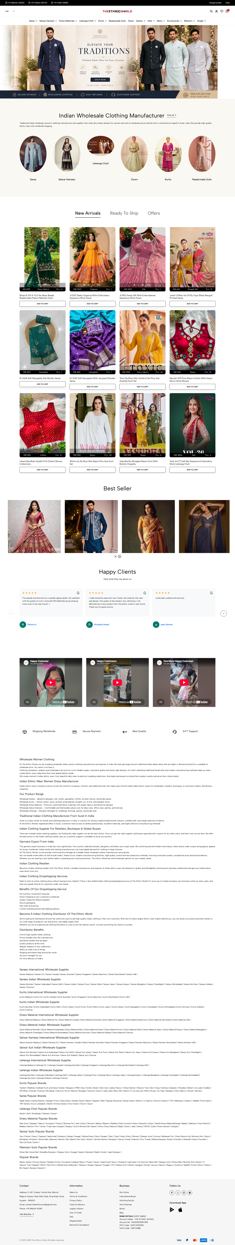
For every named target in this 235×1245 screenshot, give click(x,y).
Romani (91, 1123)
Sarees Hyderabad (42, 984)
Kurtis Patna (92, 1007)
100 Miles (24, 1091)
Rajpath (96, 1101)
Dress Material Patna (133, 1029)
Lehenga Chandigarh (170, 1075)
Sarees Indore (70, 984)
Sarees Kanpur (123, 984)
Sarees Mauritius (99, 974)
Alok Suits (24, 1123)
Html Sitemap (126, 1204)
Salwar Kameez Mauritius (140, 1042)
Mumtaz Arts (197, 1136)
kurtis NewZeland (110, 997)
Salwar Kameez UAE (186, 1042)
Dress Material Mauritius (136, 1020)
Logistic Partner (76, 1209)
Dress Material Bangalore (195, 1029)
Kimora (157, 1136)
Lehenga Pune (90, 1075)
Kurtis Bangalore (132, 1007)
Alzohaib (187, 1139)
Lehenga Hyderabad (44, 1075)
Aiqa (122, 1136)
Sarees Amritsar (191, 984)
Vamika (198, 1091)
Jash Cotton (80, 1123)
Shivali (190, 1091)
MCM (146, 1126)
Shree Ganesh (163, 1126)
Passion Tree (142, 1088)
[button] (21, 91)
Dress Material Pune (113, 1029)
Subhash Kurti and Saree (47, 1088)
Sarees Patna (96, 984)
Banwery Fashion (57, 1139)
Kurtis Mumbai (26, 1007)
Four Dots (81, 1139)
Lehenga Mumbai (27, 1075)
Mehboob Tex (168, 1136)
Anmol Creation (161, 1101)
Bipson (106, 1123)
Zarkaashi (41, 1104)
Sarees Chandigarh (155, 984)
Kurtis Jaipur (104, 1007)
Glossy (140, 1126)
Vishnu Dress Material (107, 1126)
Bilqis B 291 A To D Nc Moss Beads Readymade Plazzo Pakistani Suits (37, 296)
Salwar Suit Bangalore (169, 1052)
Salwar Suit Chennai (87, 1055)
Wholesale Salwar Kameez (31, 808)
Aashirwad (51, 1136)
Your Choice (25, 1136)
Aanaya (33, 1168)
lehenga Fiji (41, 1065)
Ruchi (83, 1104)
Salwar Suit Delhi (66, 1052)
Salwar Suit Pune (100, 1052)
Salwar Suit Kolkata (69, 1055)
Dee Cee (104, 1088)
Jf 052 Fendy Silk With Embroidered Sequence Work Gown (137, 296)
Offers (154, 213)
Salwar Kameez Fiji (50, 1042)
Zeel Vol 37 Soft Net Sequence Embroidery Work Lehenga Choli (191, 462)
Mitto (146, 1091)
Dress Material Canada (69, 1020)
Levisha (127, 1123)
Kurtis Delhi (56, 1007)
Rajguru (170, 1165)
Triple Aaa (51, 1126)
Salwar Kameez (46, 21)
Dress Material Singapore (113, 1020)
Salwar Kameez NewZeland (164, 1042)
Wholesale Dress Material (31, 805)
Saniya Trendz (124, 1139)
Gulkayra (61, 1136)
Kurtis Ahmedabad (167, 1007)
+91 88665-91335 (34, 1209)
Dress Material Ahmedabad (56, 1032)
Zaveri (35, 1142)
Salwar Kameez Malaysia (30, 1042)
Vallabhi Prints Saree (201, 1101)
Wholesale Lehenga (28, 811)
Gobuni (188, 1101)
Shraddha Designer (48, 1152)
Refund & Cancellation (79, 1225)
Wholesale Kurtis (27, 802)
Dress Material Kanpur (173, 1029)
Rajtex (88, 1101)
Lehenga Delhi (61, 1075)
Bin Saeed (91, 1126)
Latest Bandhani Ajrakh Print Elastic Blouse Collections (41, 462)
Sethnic (139, 1101)
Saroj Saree (65, 1101)
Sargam (104, 1136)
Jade (133, 1126)
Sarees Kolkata (205, 984)
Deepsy (69, 1126)
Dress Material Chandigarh (31, 1032)
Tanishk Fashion (100, 1139)
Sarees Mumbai (26, 984)
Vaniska (164, 1088)
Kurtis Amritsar (183, 1007)
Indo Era (59, 1091)
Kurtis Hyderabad (41, 1007)
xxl (45, 285)
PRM (77, 1088)
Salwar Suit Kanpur (150, 1052)
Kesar (53, 1113)
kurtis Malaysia (26, 997)
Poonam (33, 1091)
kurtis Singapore (79, 997)
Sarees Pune (83, 984)
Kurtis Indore (68, 1007)
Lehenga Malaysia (27, 1065)
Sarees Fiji (39, 974)
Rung (153, 1091)
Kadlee (207, 1088)
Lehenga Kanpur (134, 1075)
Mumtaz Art (69, 1123)
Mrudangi (50, 1091)
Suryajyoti (50, 1123)
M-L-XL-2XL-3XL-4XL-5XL (92, 451)
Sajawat (42, 1136)
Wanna (74, 1091)
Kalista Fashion (38, 1101)
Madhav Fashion (26, 1126)
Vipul (89, 1104)
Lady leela (132, 1162)
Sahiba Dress (87, 1136)
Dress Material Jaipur (152, 1029)
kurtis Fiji (38, 997)
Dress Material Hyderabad (52, 1029)
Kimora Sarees (60, 1104)
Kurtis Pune (80, 1007)
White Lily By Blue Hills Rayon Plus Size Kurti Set (92, 462)
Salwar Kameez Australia (92, 1042)
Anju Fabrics (180, 1091)
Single (200, 21)
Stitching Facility (127, 1200)
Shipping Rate (76, 1221)
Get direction (25, 1214)
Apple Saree (25, 1101)
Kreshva (178, 1165)
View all (170, 115)
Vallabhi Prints (189, 1165)
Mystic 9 (127, 1091)
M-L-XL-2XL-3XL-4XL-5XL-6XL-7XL (142, 368)
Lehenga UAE (142, 1065)
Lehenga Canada (55, 1065)
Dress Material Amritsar (79, 1032)
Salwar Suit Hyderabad (48, 1052)
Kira (70, 1104)
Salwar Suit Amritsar (50, 1055)
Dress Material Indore (93, 1029)
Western (188, 21)
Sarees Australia (67, 974)
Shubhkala (36, 1113)
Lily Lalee (199, 1088)
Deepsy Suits (146, 1136)
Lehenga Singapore (89, 1065)
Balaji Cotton (124, 1126)
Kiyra (33, 1104)
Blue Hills (118, 1091)
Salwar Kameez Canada (70, 1042)
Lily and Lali (138, 1091)
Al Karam (33, 1139)
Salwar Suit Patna (116, 1052)
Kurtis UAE (124, 997)
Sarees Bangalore (138, 984)
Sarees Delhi (57, 984)
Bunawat (117, 1101)
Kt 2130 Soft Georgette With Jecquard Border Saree (92, 379)
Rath (103, 1101)
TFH (171, 1101)
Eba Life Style (25, 1142)
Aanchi (162, 1165)
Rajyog (109, 1101)
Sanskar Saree (78, 1101)
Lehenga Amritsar (27, 1078)
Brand (122, 1209)
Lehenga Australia (72, 1065)
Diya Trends (86, 1088)
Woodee (182, 1088)
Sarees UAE (131, 974)
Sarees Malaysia (26, 974)
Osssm (99, 1091)
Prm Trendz (40, 1126)
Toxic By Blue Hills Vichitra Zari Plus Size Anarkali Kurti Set (140, 379)
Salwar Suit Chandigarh (190, 1052)
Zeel (28, 1113)
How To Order (76, 1213)
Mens (159, 21)
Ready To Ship (124, 213)
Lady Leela (107, 1091)
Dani (111, 1136)
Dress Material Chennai (122, 1032)
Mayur (41, 1123)
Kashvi (76, 1104)
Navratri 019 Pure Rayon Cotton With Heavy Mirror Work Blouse (191, 379)
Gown (131, 21)
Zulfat (153, 1126)
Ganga (177, 1123)
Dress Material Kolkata (101, 1032)
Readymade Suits (117, 21)
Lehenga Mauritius (107, 1065)
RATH (43, 1165)
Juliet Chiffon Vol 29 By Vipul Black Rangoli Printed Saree (191, 296)
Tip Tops (160, 1091)
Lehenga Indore (75, 1075)
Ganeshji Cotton (146, 1123)
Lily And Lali (143, 1162)
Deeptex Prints (53, 1162)
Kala (121, 1123)
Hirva (67, 1091)
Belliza (98, 1123)
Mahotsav (179, 1101)
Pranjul (59, 1123)
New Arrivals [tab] (88, 213)
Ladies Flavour (115, 1088)
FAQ (71, 1217)
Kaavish (135, 1139)
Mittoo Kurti (121, 1165)
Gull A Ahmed (80, 1126)
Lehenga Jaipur (119, 1075)
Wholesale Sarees (27, 799)
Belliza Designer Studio (162, 1139)
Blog (121, 1213)
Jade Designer (114, 1152)
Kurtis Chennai (26, 1010)
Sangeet (138, 1165)
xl (39, 285)
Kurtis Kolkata (197, 1007)
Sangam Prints (52, 1101)
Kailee (61, 1088)
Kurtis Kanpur (118, 1007)
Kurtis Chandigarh (149, 1007)
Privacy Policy (76, 1200)
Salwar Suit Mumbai (28, 1052)
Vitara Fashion (129, 1088)
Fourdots (202, 1139)
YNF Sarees (25, 1104)
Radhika (31, 1088)
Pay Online (124, 1192)
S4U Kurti (51, 1165)
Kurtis (101, 21)
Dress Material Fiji (49, 1020)
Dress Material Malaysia (30, 1020)
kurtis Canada (50, 997)
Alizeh (95, 1088)
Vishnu (200, 1165)
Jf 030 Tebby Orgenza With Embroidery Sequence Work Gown (89, 296)
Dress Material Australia (90, 1020)
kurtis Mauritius (94, 997)
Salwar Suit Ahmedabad (30, 1055)
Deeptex (173, 1088)
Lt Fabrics (148, 1101)
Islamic (139, 21)
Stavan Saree (128, 1101)
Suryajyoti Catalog (70, 1162)
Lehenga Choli (86, 21)
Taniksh (23, 1088)
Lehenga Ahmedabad (189, 1075)
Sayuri (34, 1136)
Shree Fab (24, 1152)
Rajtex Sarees (25, 1162)
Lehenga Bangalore (151, 1075)
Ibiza (97, 1136)
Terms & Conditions (78, 1196)
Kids (150, 21)
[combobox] (10, 11)
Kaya (158, 1088)
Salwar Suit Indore (83, 1052)
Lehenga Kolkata (44, 1078)
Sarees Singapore (83, 974)
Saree (32, 21)
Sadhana (192, 1123)
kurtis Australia (63, 997)
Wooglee (82, 1091)
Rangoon (70, 1088)
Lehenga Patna (104, 1075)
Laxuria (154, 1165)
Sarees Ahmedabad (174, 984)
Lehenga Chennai (60, 1078)
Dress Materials (67, 21)
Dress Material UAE (181, 1020)
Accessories (173, 21)
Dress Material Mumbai (30, 1029)
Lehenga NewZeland (126, 1065)
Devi (152, 1088)
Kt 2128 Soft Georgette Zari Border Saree (40, 378)
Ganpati (60, 1126)
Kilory (128, 1136)
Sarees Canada (52, 974)
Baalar (184, 1123)
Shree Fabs (43, 1139)
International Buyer (128, 1196)
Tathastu (46, 1113)
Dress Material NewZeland (160, 1020)
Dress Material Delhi (74, 1029)
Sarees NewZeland (117, 974)
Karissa (41, 1091)
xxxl (154, 451)
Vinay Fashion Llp (182, 1136)
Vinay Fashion (203, 1123)
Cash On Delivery (77, 1204)
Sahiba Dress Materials (165, 1123)
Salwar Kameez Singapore (116, 1042)
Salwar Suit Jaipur (133, 1052)
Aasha (81, 1152)
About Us (74, 1192)
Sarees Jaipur (109, 984)
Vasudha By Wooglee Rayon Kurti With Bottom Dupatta (139, 462)
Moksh (190, 1088)
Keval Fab (34, 1152)
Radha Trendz (100, 1152)
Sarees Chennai (26, 987)
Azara (134, 1123)
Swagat (77, 1136)
